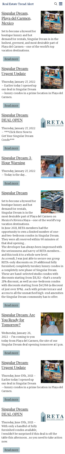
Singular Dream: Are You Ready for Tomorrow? (18, 320)
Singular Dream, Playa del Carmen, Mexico (16, 18)
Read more (12, 58)
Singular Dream (15, 193)
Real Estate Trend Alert (18, 4)
